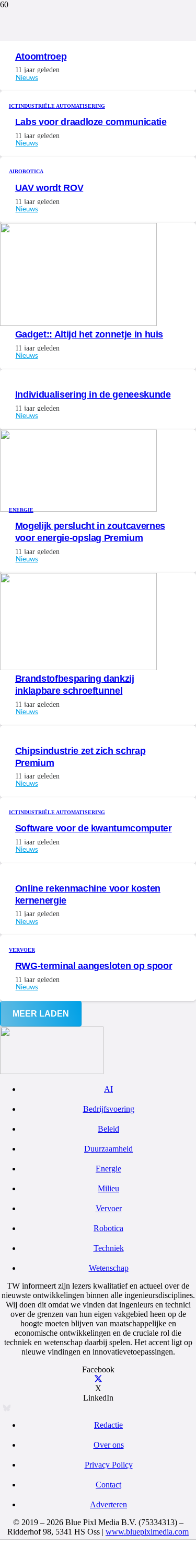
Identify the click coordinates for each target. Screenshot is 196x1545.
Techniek (109, 1248)
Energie (108, 1168)
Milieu (108, 1188)
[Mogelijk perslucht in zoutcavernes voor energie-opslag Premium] (78, 508)
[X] (98, 1378)
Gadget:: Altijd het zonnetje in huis (89, 334)
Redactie (108, 1424)
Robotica (108, 1228)
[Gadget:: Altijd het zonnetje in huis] (78, 323)
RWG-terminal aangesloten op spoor (93, 966)
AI (108, 1089)
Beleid (108, 1128)
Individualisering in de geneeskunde (93, 394)
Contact (108, 1484)
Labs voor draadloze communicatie (91, 122)
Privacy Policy (109, 1464)
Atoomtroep (40, 56)
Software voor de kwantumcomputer (93, 828)
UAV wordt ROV (49, 188)
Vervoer (109, 1208)
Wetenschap (109, 1268)
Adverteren (108, 1504)
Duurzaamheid (108, 1148)
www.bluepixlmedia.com (147, 1531)
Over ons (109, 1444)
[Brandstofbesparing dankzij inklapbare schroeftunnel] (78, 667)
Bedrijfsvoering (108, 1108)
